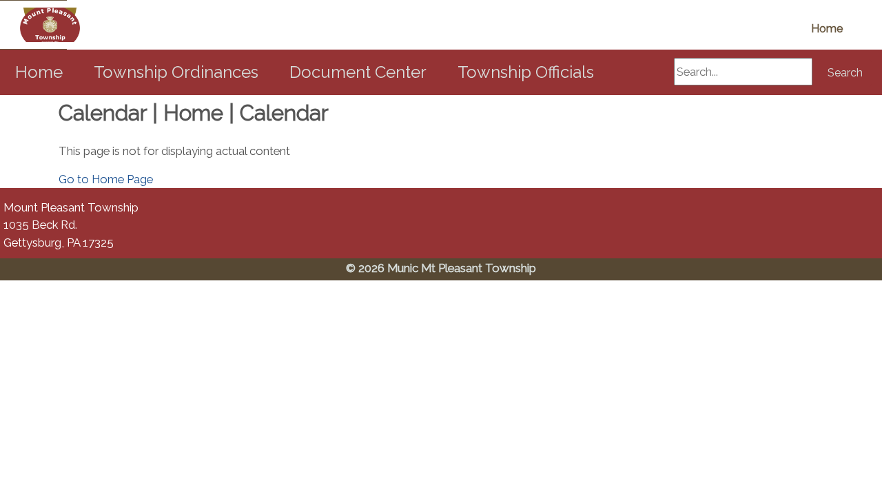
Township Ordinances (176, 72)
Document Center (358, 72)
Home (827, 28)
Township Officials (526, 72)
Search (845, 72)
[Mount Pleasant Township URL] (33, 25)
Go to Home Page (106, 179)
